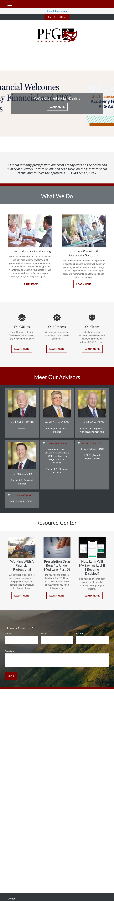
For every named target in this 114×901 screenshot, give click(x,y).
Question (9, 651)
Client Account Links (57, 17)
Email (43, 633)
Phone (79, 633)
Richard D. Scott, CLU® (92, 449)
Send (11, 676)
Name (8, 633)
